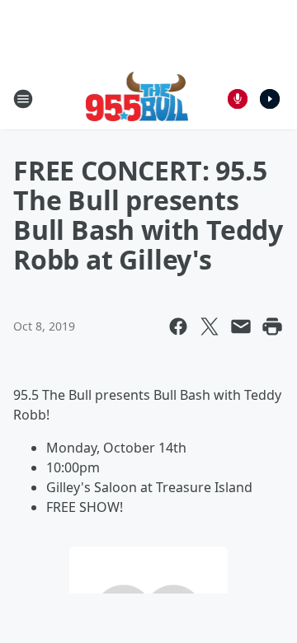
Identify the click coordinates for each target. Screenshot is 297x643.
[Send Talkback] (238, 99)
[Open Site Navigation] (23, 99)
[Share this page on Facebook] (178, 326)
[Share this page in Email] (240, 326)
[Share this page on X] (209, 326)
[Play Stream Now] (270, 99)
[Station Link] (137, 98)
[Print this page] (272, 326)
